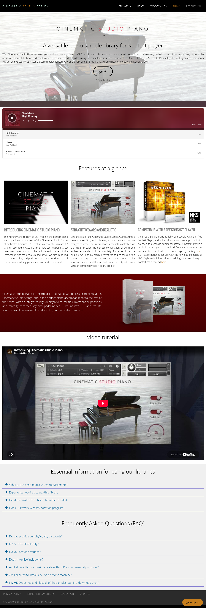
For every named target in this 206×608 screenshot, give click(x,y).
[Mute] (34, 121)
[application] (103, 119)
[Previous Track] (23, 121)
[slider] (45, 120)
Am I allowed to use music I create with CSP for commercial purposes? (53, 567)
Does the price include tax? (26, 559)
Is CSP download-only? (23, 544)
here (198, 251)
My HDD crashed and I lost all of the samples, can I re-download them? (54, 582)
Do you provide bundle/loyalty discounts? (35, 536)
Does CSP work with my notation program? (36, 508)
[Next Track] (29, 121)
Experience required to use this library (33, 492)
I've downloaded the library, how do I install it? (38, 500)
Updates (85, 593)
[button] (103, 484)
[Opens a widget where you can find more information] (192, 602)
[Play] (12, 118)
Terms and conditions (41, 593)
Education (67, 593)
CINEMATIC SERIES (25, 6)
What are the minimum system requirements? (38, 485)
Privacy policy (12, 593)
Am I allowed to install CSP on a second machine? (40, 575)
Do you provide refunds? (25, 552)
